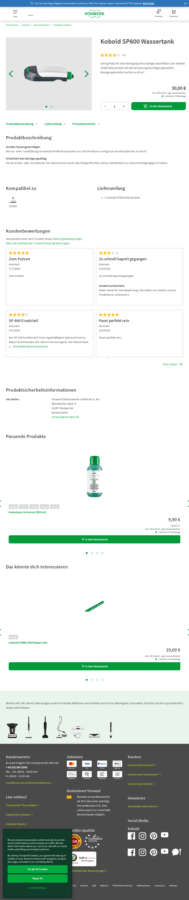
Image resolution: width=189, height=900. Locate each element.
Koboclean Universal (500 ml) (27, 512)
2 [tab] (51, 106)
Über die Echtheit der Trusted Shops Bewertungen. (38, 243)
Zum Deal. (148, 3)
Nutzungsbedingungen (67, 239)
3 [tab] (97, 553)
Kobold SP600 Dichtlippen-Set (28, 642)
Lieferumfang (52, 124)
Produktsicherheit (83, 124)
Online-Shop (12, 25)
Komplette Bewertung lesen (30, 346)
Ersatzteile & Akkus (63, 25)
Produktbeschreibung (19, 124)
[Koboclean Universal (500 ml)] (94, 476)
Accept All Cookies (38, 869)
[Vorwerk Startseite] (94, 14)
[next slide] (87, 74)
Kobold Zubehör (42, 25)
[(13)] (110, 55)
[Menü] (94, 854)
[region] (37, 863)
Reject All (37, 878)
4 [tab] (102, 553)
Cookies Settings (38, 887)
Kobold (26, 25)
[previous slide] (11, 74)
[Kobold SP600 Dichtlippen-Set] (94, 607)
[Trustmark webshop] (84, 841)
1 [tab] (46, 106)
